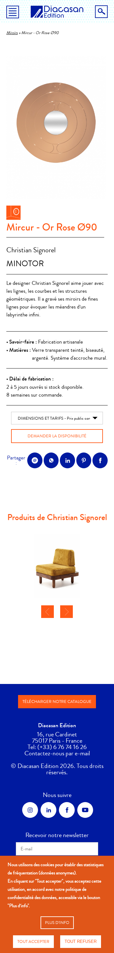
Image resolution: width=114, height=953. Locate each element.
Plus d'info (57, 923)
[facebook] (67, 810)
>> (66, 611)
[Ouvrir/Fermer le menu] (12, 13)
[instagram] (30, 810)
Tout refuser (81, 941)
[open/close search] (101, 11)
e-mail (82, 753)
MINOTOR (25, 263)
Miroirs (12, 33)
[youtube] (85, 810)
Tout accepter (33, 941)
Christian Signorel (31, 250)
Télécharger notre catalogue (57, 701)
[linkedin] (48, 810)
